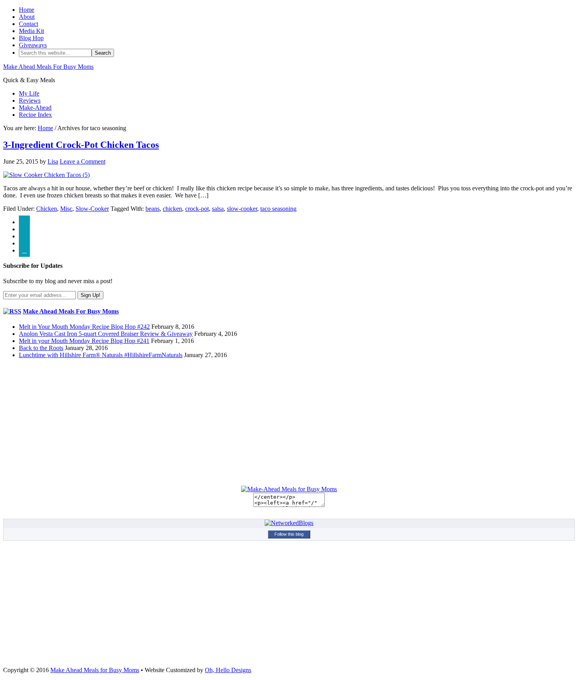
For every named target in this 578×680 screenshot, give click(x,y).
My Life (29, 93)
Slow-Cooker (92, 208)
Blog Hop (31, 38)
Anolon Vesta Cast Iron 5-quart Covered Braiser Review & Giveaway (106, 333)
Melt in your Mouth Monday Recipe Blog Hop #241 (84, 340)
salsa (218, 208)
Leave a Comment (82, 161)
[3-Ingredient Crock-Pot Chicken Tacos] (46, 174)
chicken (172, 208)
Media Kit (31, 31)
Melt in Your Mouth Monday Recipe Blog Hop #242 (84, 326)
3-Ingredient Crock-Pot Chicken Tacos (81, 145)
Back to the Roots (41, 348)
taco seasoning (278, 208)
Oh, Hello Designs (228, 670)
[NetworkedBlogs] (289, 523)
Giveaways (33, 45)
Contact (28, 23)
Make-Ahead (35, 107)
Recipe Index (35, 114)
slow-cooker (242, 208)
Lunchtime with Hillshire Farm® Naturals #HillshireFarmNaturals (100, 355)
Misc (66, 208)
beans (152, 208)
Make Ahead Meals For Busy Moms (48, 66)
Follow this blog (289, 534)
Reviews (29, 100)
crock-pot (197, 208)
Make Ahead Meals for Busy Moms (94, 670)
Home (26, 9)
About (27, 16)
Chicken (46, 208)
